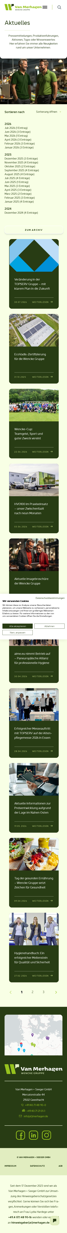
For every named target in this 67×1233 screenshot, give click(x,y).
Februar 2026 (12, 143)
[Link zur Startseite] (23, 7)
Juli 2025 (10, 178)
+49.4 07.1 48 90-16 (20, 1217)
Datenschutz (37, 1165)
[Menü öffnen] (45, 7)
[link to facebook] (20, 1135)
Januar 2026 (12, 147)
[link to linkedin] (33, 1135)
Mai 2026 (10, 135)
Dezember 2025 (14, 158)
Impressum (10, 1165)
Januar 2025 (12, 201)
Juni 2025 (10, 182)
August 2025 (12, 174)
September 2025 (14, 170)
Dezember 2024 (14, 212)
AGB (60, 1165)
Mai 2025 (10, 186)
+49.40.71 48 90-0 (35, 1105)
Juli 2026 (10, 128)
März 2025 (11, 194)
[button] (32, 1034)
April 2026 (11, 139)
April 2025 (11, 190)
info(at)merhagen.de (36, 1116)
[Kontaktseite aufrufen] (54, 1220)
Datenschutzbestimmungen (50, 597)
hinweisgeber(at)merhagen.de (30, 1222)
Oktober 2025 (13, 166)
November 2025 (14, 162)
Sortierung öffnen (46, 111)
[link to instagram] (46, 1135)
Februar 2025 (12, 197)
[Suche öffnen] (59, 7)
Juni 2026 (10, 132)
